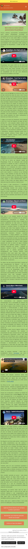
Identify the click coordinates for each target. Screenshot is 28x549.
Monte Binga (10, 381)
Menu (26, 6)
